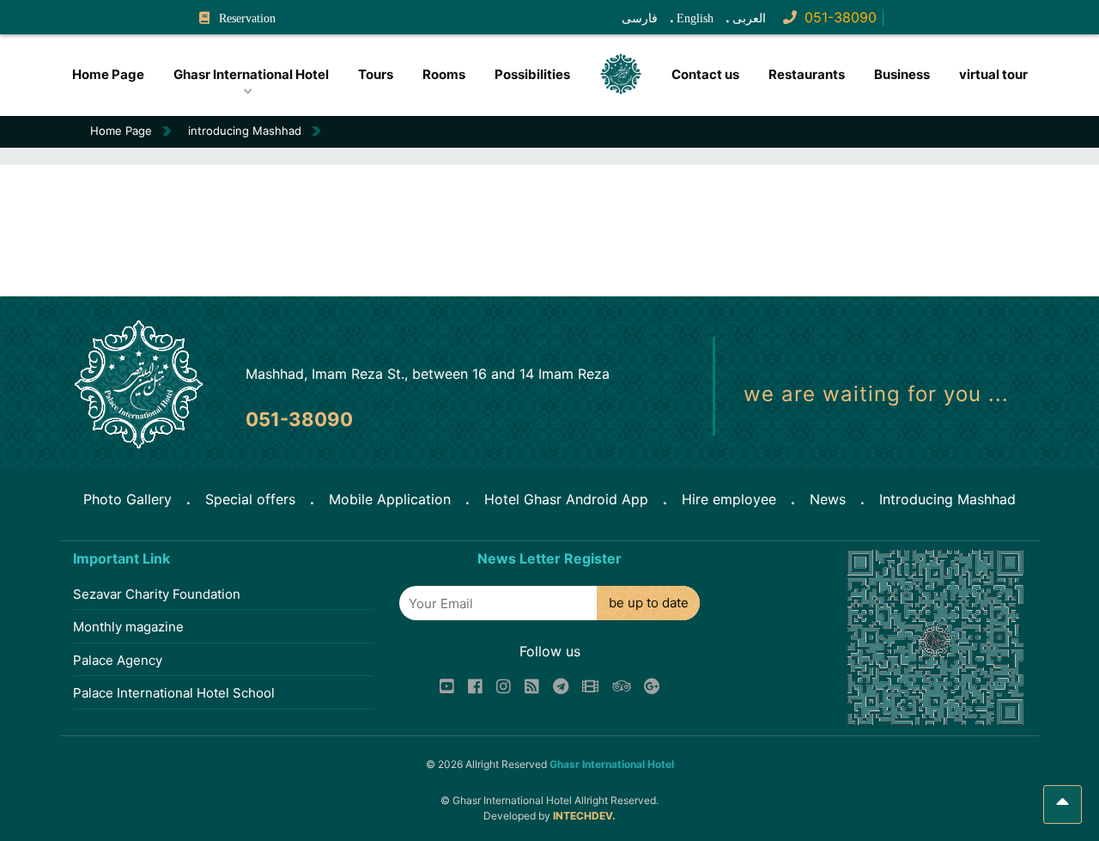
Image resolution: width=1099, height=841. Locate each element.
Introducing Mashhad (947, 499)
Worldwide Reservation (265, 97)
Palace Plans (145, 97)
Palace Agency (117, 660)
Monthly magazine (128, 627)
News (828, 499)
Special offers (250, 499)
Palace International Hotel (138, 102)
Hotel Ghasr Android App (566, 499)
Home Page (108, 74)
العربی (749, 18)
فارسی (640, 18)
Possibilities (532, 74)
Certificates (248, 95)
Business (902, 74)
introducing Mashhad (244, 130)
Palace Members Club (168, 95)
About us (236, 102)
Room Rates (247, 99)
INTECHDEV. (584, 815)
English (695, 18)
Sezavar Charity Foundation (156, 594)
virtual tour (993, 74)
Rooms (443, 74)
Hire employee (729, 499)
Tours (375, 74)
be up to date (649, 602)
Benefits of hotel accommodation (149, 99)
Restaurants (806, 74)
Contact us (705, 74)
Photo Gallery (127, 499)
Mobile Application (390, 499)
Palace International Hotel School (174, 693)
